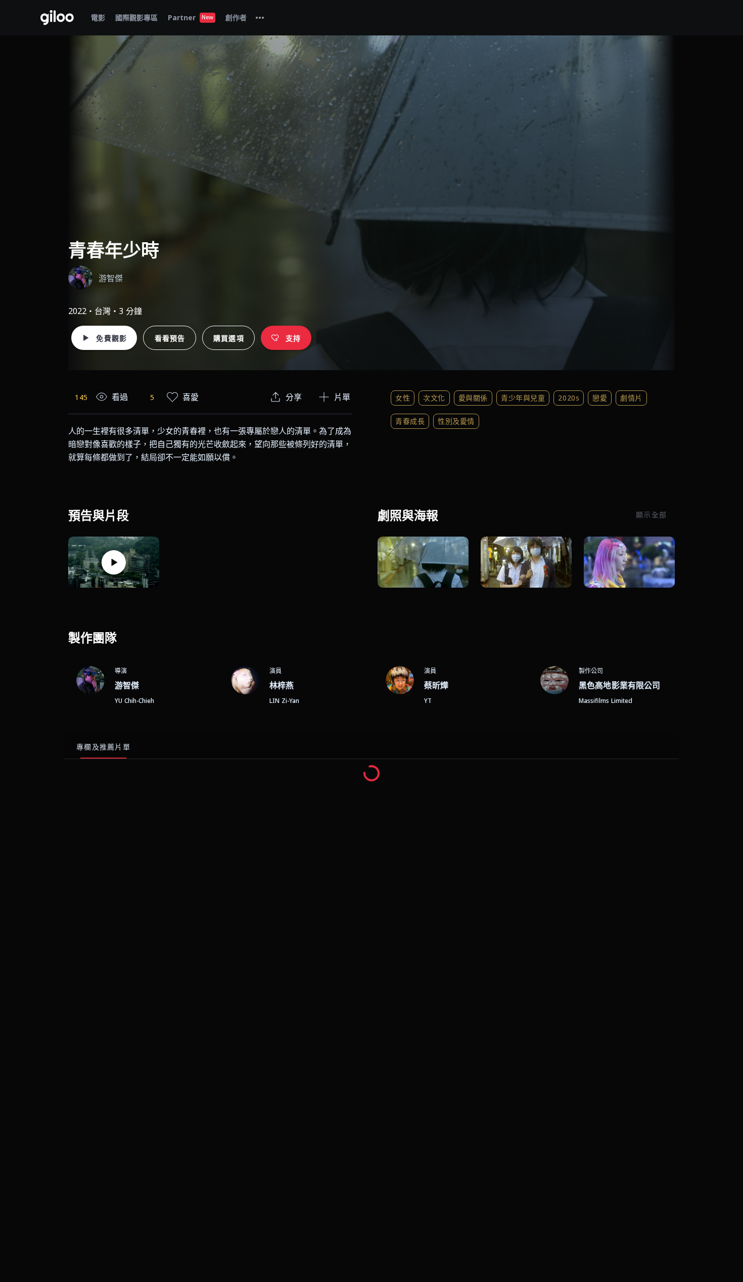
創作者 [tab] (236, 17)
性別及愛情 (456, 421)
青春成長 (410, 421)
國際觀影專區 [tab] (136, 17)
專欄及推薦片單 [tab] (103, 746)
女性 (402, 398)
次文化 (434, 398)
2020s (568, 398)
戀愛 (599, 398)
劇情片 (631, 398)
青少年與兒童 (523, 398)
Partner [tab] (190, 17)
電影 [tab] (98, 17)
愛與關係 (473, 398)
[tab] (260, 18)
